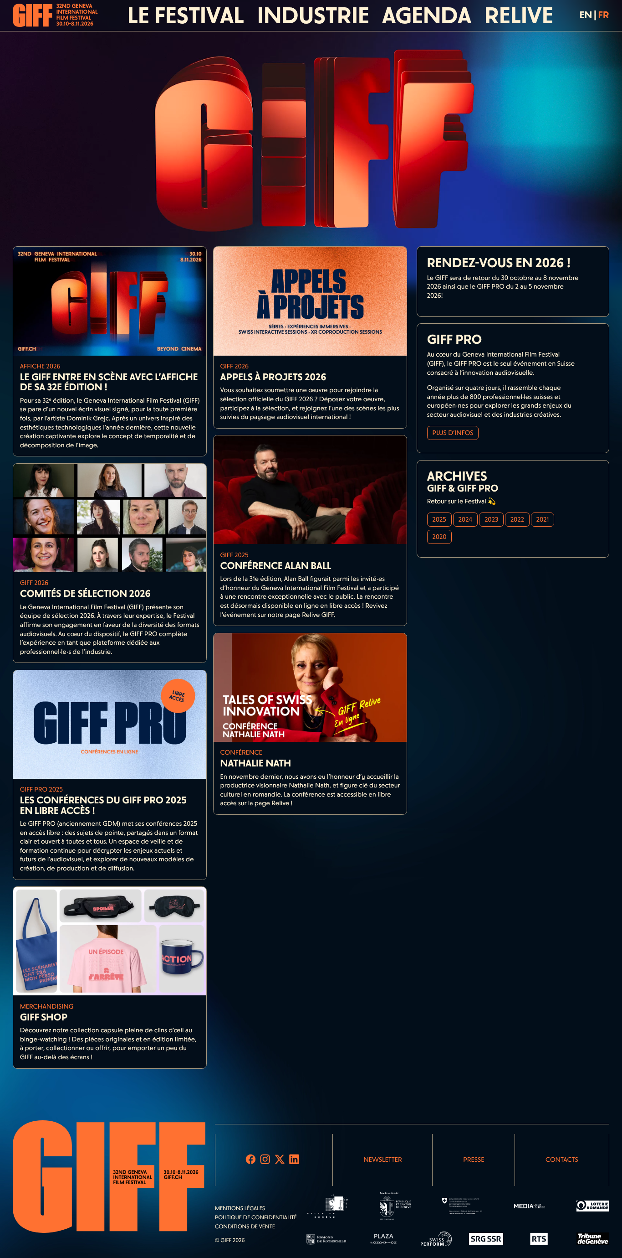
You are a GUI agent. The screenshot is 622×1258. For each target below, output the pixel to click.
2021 (542, 519)
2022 (517, 519)
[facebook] (250, 1159)
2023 (491, 519)
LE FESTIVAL (185, 16)
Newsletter (382, 1159)
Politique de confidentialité (256, 1218)
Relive (518, 16)
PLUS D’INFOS (452, 433)
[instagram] (265, 1159)
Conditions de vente (245, 1227)
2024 (466, 519)
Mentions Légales (240, 1209)
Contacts (562, 1159)
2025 (439, 519)
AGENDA (426, 16)
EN (586, 15)
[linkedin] (294, 1159)
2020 (439, 537)
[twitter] (279, 1159)
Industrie (313, 16)
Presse (473, 1159)
